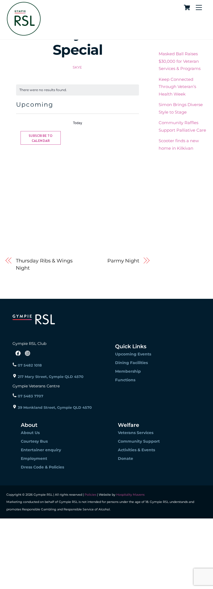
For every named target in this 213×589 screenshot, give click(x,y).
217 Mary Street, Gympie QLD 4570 (50, 376)
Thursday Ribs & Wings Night (44, 264)
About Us (30, 432)
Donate (125, 458)
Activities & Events (136, 449)
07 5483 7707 (30, 396)
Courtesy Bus (34, 441)
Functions (125, 379)
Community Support (139, 441)
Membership (128, 371)
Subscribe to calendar (40, 138)
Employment (34, 458)
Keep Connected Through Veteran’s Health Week (177, 87)
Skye (78, 67)
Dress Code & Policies (42, 467)
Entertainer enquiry (41, 449)
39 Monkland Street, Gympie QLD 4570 (54, 407)
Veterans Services (135, 432)
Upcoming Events (133, 354)
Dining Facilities (131, 362)
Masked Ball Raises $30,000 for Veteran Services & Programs (180, 61)
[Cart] (186, 7)
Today (77, 123)
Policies (90, 495)
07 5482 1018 (29, 365)
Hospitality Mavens (129, 495)
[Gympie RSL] (23, 34)
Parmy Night (123, 260)
